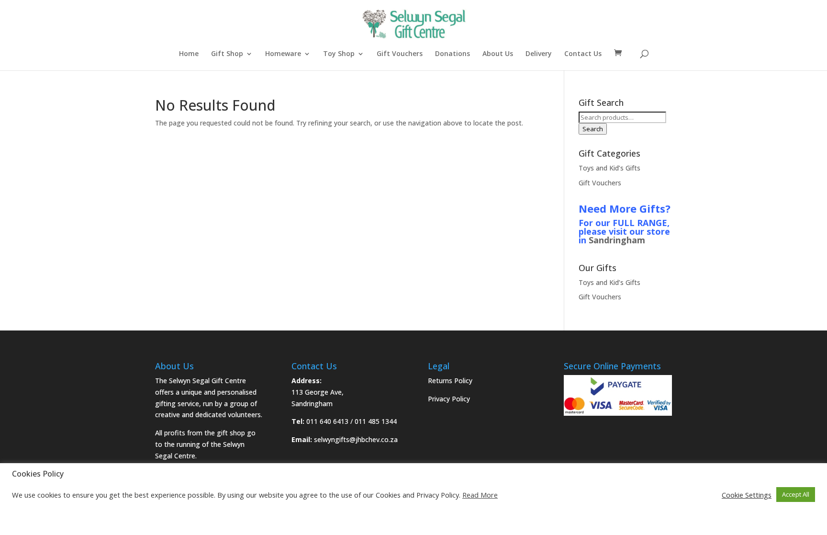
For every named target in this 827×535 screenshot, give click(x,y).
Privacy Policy (449, 398)
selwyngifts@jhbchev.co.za (356, 439)
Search (592, 129)
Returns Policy (450, 380)
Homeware (283, 54)
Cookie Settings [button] (746, 494)
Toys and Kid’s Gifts (609, 167)
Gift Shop (227, 54)
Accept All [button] (795, 494)
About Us (497, 54)
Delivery (538, 54)
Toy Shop (339, 54)
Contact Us (583, 54)
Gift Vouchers (400, 54)
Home (189, 54)
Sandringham (617, 240)
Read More (480, 494)
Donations (452, 54)
